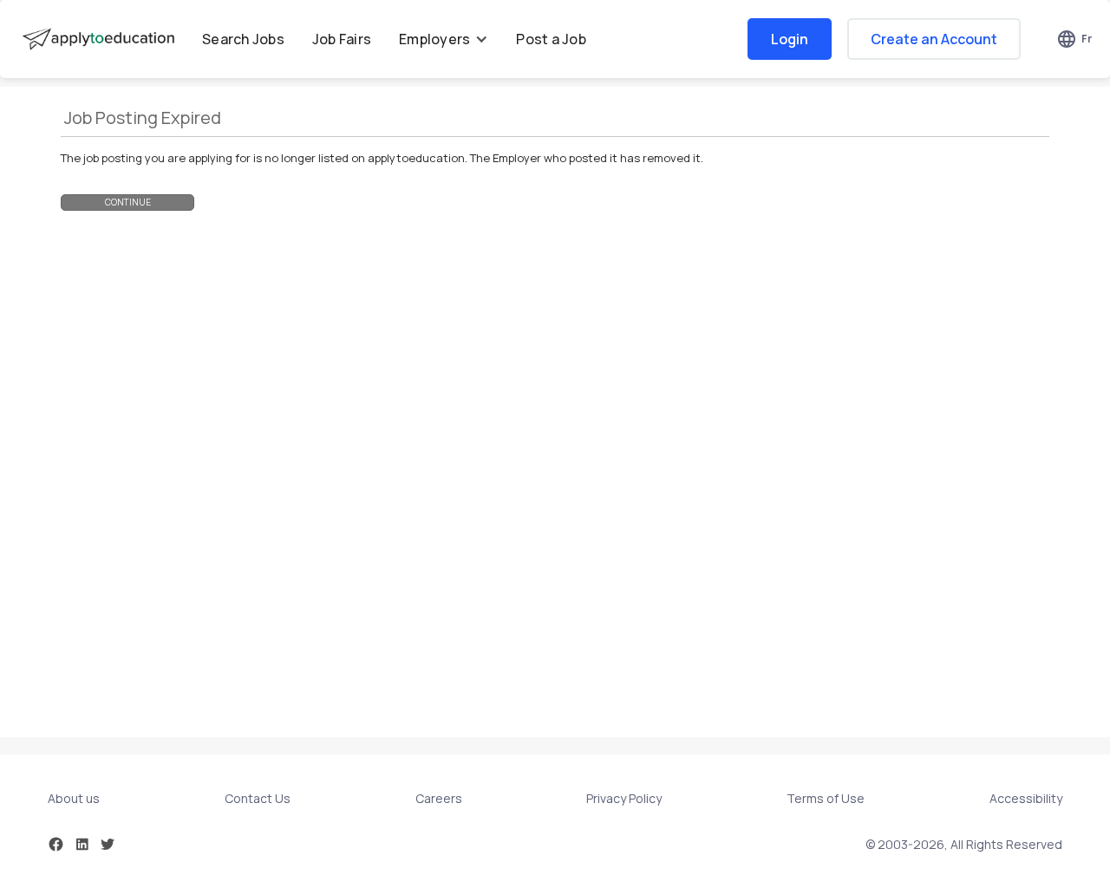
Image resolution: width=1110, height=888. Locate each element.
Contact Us (258, 798)
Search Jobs (243, 39)
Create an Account (934, 39)
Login (789, 39)
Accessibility (1025, 798)
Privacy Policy (624, 798)
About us (74, 798)
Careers (438, 798)
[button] (443, 39)
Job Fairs (341, 39)
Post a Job (551, 39)
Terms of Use (826, 798)
